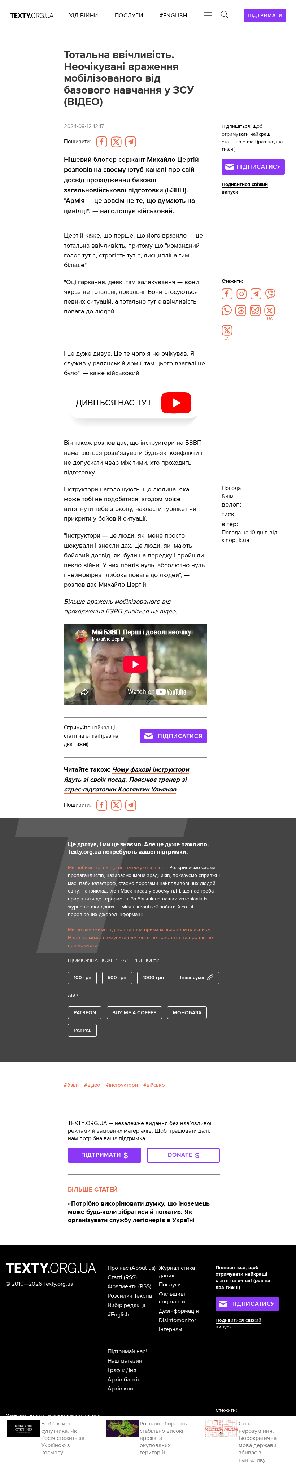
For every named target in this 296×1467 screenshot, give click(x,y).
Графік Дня (122, 1370)
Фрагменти (122, 1286)
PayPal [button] (82, 1030)
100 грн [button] (82, 978)
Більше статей (93, 1189)
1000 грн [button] (153, 978)
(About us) (143, 1268)
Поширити (77, 141)
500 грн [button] (117, 978)
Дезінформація (179, 1311)
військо (156, 1085)
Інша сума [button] (192, 978)
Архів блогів (124, 1379)
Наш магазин (125, 1360)
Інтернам (170, 1329)
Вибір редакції (126, 1305)
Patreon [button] (85, 1013)
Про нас (118, 1268)
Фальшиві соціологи (172, 1297)
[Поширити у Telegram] (130, 141)
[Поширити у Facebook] (101, 141)
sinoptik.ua (235, 540)
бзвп (73, 1085)
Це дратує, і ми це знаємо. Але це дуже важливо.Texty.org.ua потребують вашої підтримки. (138, 848)
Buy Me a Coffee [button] (134, 1013)
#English (118, 1314)
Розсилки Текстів (130, 1295)
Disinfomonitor (177, 1320)
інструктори (123, 1085)
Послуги (170, 1284)
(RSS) (130, 1277)
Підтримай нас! (127, 1351)
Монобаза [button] (187, 1013)
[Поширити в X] (116, 141)
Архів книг (122, 1388)
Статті (115, 1277)
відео (93, 1085)
